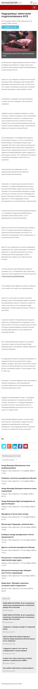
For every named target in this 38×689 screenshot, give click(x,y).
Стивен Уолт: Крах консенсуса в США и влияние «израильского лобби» (17, 660)
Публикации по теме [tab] (11, 456)
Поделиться (9, 27)
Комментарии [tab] (9, 460)
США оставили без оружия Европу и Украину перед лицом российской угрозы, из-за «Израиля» (19, 640)
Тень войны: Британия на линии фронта (18, 669)
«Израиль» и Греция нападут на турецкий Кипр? (19, 629)
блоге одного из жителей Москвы (13, 276)
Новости (6, 598)
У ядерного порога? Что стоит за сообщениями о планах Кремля (15, 650)
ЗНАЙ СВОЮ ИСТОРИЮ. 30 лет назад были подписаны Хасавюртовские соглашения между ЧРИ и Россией (18, 606)
